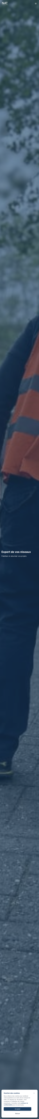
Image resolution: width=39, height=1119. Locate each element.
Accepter (17, 1109)
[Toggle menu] (36, 3)
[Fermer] (34, 1093)
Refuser (17, 1113)
